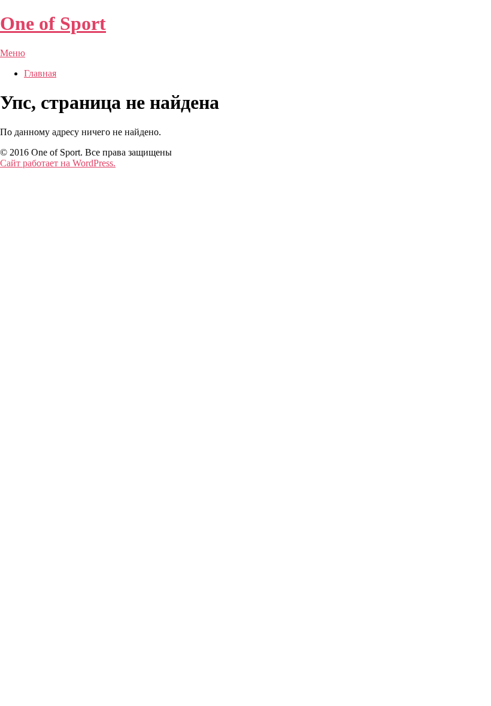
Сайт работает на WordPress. (58, 163)
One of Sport (53, 23)
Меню (12, 53)
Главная (40, 73)
